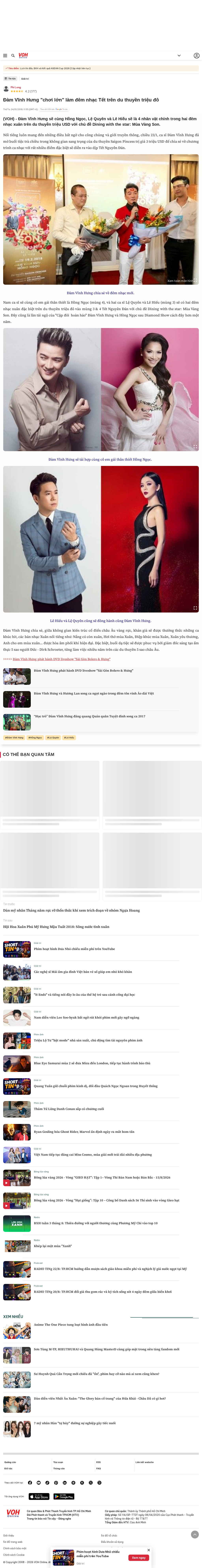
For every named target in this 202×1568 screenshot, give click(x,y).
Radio (37, 1217)
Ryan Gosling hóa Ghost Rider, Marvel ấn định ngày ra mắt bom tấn (84, 1131)
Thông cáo (59, 1468)
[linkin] (64, 1483)
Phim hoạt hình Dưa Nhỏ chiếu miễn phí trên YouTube (74, 949)
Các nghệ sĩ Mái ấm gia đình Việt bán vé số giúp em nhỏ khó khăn (83, 971)
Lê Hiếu (70, 737)
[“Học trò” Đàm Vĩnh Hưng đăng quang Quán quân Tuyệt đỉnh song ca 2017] (17, 722)
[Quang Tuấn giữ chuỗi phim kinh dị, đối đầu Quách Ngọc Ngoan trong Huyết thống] (17, 1086)
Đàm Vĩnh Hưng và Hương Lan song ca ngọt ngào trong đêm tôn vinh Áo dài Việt (94, 693)
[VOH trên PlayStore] (63, 1497)
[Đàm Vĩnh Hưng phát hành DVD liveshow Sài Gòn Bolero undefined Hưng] (17, 676)
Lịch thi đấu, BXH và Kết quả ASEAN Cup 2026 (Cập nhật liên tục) (55, 68)
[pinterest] (56, 1483)
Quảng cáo (10, 1462)
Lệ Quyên (54, 737)
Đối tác (8, 1468)
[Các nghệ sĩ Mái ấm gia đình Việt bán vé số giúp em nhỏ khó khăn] (17, 972)
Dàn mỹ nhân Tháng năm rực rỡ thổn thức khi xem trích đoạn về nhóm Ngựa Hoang (72, 910)
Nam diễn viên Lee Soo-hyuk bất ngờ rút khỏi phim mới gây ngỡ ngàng (86, 1017)
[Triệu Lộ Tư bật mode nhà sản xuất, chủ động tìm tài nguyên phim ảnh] (17, 1041)
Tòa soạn (58, 1462)
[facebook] (30, 1483)
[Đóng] (149, 1550)
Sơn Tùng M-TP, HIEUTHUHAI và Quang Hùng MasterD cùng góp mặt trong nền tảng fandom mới (106, 1349)
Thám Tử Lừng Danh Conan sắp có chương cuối (69, 1109)
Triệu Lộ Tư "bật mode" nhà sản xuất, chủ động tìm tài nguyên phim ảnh (88, 1040)
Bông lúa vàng (41, 1171)
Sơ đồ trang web (12, 1541)
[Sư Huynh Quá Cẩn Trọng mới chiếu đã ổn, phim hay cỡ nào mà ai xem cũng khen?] (17, 1380)
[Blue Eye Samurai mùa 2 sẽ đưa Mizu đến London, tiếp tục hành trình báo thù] (17, 1063)
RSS (98, 1462)
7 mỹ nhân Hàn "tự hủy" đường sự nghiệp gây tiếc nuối (75, 1423)
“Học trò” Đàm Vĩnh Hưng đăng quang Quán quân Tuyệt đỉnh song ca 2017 (89, 716)
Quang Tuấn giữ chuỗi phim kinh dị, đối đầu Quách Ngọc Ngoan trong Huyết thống (96, 1086)
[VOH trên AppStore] (39, 1497)
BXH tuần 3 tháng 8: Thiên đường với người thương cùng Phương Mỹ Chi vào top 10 (96, 1223)
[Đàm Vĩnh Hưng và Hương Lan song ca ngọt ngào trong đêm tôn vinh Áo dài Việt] (17, 699)
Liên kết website (145, 1462)
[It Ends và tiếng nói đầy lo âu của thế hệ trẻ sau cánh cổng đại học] (17, 995)
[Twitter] (90, 1483)
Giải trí (25, 78)
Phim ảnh (38, 1034)
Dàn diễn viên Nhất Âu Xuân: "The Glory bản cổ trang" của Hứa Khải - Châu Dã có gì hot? (100, 1398)
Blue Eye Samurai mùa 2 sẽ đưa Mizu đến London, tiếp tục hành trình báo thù (92, 1063)
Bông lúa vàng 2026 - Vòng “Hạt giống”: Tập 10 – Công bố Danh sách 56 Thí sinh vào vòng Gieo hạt (106, 1200)
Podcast (38, 1263)
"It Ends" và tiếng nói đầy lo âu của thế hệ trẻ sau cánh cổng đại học (84, 994)
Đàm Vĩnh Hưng (15, 737)
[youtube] (38, 1483)
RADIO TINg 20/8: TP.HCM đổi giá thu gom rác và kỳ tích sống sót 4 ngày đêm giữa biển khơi (103, 1291)
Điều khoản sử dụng (112, 1541)
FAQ (98, 1468)
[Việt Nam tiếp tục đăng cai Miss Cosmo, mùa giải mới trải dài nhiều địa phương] (17, 1155)
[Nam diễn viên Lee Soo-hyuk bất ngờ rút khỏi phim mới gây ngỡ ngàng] (17, 1018)
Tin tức (12, 78)
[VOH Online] (23, 56)
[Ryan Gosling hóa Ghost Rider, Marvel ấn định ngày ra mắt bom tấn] (17, 1132)
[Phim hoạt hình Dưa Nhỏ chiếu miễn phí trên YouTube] (17, 949)
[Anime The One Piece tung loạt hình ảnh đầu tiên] (17, 1330)
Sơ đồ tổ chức (109, 1535)
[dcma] (82, 1483)
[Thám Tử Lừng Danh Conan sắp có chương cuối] (17, 1109)
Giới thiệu (8, 1535)
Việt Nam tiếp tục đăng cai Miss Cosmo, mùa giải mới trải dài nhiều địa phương (93, 1154)
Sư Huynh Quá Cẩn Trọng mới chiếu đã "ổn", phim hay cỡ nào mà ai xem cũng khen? (96, 1374)
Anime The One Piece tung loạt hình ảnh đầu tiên (71, 1324)
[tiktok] (47, 1483)
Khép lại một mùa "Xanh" (53, 1246)
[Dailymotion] (99, 1483)
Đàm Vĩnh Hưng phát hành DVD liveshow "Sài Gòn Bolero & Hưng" (83, 670)
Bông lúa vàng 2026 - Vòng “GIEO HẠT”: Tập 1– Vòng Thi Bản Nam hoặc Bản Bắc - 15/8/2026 (102, 1177)
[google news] (73, 1483)
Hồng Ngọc (36, 737)
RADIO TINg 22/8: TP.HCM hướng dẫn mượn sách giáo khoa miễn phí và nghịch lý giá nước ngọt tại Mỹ (110, 1269)
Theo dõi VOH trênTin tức (54, 109)
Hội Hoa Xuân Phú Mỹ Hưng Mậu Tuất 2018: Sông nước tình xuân (56, 926)
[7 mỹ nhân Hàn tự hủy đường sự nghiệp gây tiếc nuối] (17, 1429)
